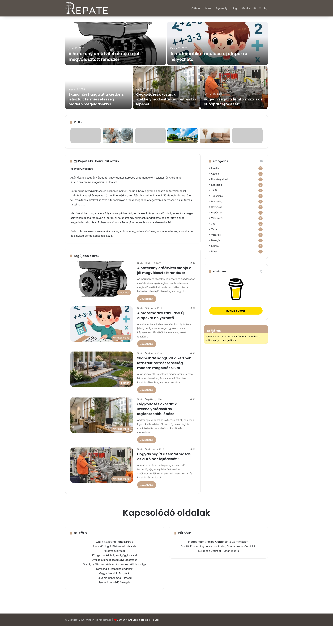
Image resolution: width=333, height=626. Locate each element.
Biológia (215, 240)
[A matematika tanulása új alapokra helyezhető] (217, 43)
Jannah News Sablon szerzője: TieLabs (138, 619)
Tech (214, 229)
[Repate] (86, 8)
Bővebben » (147, 298)
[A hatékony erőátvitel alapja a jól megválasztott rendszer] (115, 43)
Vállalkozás (217, 218)
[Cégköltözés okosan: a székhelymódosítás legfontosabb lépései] (166, 87)
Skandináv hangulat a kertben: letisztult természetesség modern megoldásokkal (96, 99)
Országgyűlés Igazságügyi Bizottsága (114, 559)
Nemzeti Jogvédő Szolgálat (114, 582)
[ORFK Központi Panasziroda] (248, 542)
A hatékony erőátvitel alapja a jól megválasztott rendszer (104, 56)
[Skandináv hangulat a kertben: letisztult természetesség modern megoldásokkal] (98, 87)
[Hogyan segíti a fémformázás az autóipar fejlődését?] (234, 87)
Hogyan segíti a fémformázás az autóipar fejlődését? (233, 102)
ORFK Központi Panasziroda (114, 542)
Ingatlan (215, 168)
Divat (214, 251)
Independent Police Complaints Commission (218, 542)
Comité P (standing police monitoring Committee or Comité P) (219, 546)
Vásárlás (216, 234)
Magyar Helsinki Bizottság (114, 573)
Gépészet (216, 212)
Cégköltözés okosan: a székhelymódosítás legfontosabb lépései (166, 99)
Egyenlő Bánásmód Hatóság (114, 578)
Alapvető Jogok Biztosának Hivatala (114, 546)
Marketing (216, 201)
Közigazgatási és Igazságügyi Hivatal (114, 555)
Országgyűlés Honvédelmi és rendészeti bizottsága (114, 564)
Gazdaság (216, 207)
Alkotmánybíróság (115, 550)
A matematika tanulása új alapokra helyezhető (160, 315)
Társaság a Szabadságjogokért (114, 568)
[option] (166, 66)
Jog (234, 8)
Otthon (195, 8)
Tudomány (217, 195)
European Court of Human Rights (218, 550)
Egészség (222, 8)
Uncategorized (219, 179)
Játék (208, 8)
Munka (246, 8)
